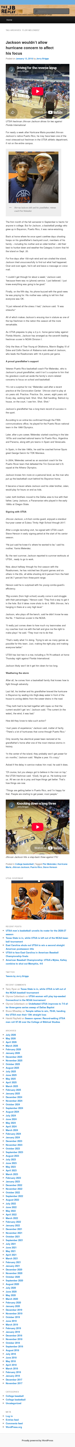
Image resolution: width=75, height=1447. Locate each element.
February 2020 (13, 1302)
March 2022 (12, 1218)
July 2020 (11, 1287)
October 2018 (13, 1342)
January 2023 (13, 1181)
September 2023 (14, 1152)
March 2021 (12, 1258)
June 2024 (11, 1119)
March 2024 (12, 1130)
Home (9, 19)
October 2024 (13, 1104)
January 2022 (13, 1225)
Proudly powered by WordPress (37, 1440)
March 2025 (12, 1086)
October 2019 (13, 1317)
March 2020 (12, 1298)
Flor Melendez (50, 864)
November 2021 (14, 1232)
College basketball (24, 864)
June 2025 (11, 1075)
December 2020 (14, 1269)
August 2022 (12, 1199)
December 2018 (14, 1335)
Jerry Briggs (42, 58)
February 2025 (13, 1089)
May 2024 (11, 1122)
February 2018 (13, 1372)
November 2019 (14, 1313)
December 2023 (14, 1141)
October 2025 (13, 1064)
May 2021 (11, 1251)
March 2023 (12, 1174)
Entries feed (12, 1419)
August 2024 (12, 1111)
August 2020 (12, 1284)
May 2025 (11, 1078)
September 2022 (14, 1196)
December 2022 (14, 1185)
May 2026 (11, 1038)
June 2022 (11, 1207)
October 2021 (13, 1236)
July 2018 (11, 1353)
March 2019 (12, 1324)
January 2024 (13, 1137)
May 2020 (11, 1295)
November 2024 (14, 1100)
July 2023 (11, 1159)
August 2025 (12, 1067)
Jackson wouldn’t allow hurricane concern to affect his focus (30, 48)
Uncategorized (13, 1403)
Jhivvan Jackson (20, 867)
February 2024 (13, 1133)
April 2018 (11, 1364)
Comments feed (14, 1423)
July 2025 (11, 1071)
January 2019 (13, 1331)
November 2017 (14, 1383)
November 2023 (14, 1144)
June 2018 (11, 1357)
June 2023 (11, 1163)
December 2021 (14, 1229)
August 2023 (12, 1155)
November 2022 (14, 1188)
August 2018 (12, 1350)
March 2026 (12, 1045)
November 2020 (14, 1273)
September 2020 (14, 1280)
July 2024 (11, 1115)
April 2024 (11, 1126)
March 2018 (12, 1368)
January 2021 (13, 1265)
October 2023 (13, 1148)
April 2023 (11, 1170)
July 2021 (11, 1243)
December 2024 (14, 1097)
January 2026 (13, 1053)
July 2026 (11, 1034)
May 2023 (11, 1166)
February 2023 (13, 1177)
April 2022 (11, 1214)
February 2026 (13, 1049)
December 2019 (14, 1309)
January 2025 (13, 1093)
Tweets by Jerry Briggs (17, 976)
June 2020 (11, 1291)
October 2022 (13, 1192)
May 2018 (11, 1361)
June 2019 (11, 1321)
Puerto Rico (36, 867)
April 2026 (11, 1042)
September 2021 (14, 1240)
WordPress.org (14, 1427)
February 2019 (13, 1328)
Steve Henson (50, 867)
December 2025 (14, 1056)
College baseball (15, 1396)
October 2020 (13, 1276)
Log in (9, 1416)
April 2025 (11, 1082)
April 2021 (11, 1254)
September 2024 (14, 1108)
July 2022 (11, 1203)
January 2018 (13, 1375)
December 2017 (14, 1379)
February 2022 (13, 1221)
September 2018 (14, 1346)
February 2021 (13, 1262)
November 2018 (14, 1339)
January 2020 (13, 1306)
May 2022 (11, 1210)
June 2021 (11, 1247)
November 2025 (14, 1060)
